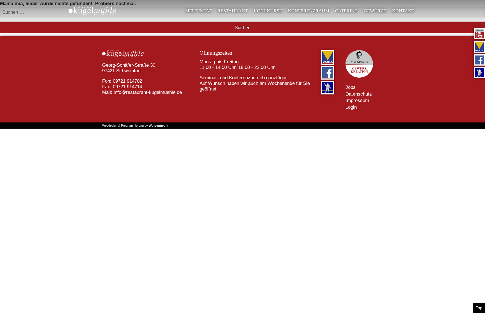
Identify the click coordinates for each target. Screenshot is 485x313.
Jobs (351, 87)
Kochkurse (268, 10)
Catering (346, 10)
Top (479, 307)
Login (351, 107)
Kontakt (403, 10)
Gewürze (375, 10)
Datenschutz (359, 94)
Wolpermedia (158, 125)
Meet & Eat (198, 10)
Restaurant (233, 10)
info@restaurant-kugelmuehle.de (148, 92)
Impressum (357, 100)
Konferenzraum (308, 10)
